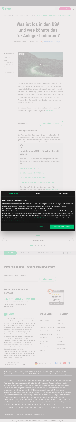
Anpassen (39, 227)
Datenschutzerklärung (16, 220)
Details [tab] (38, 194)
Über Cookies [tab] (63, 194)
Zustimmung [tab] (13, 194)
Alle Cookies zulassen (62, 227)
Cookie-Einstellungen (42, 218)
